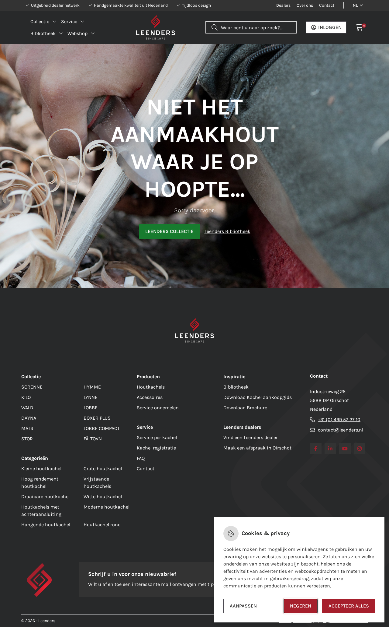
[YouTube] (345, 448)
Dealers (283, 5)
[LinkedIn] (330, 448)
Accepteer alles (349, 606)
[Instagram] (359, 448)
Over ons (305, 5)
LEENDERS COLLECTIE (169, 231)
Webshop (77, 33)
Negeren (300, 606)
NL (355, 5)
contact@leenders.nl (340, 430)
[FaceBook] (316, 448)
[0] (359, 27)
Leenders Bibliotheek (227, 231)
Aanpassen (243, 606)
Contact (326, 5)
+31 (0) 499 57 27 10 (339, 419)
